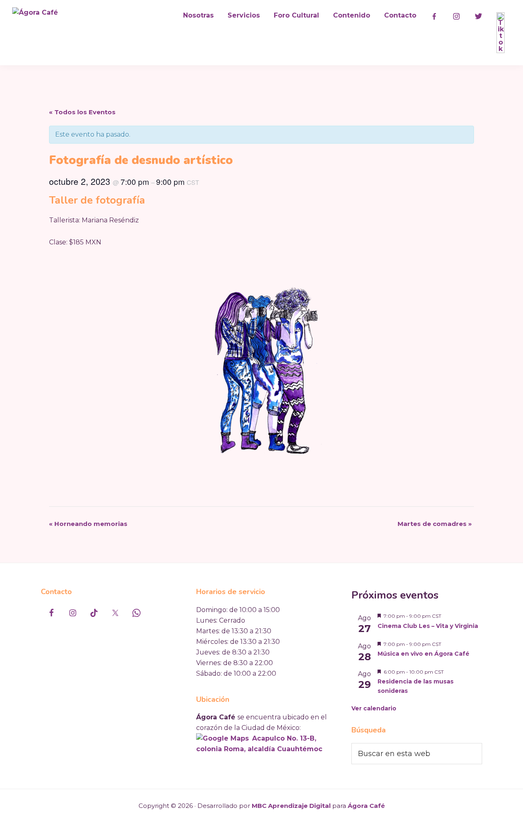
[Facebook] (434, 16)
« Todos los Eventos (82, 112)
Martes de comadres (435, 524)
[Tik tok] (500, 32)
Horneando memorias (88, 524)
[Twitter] (478, 16)
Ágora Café (366, 806)
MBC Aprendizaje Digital (291, 806)
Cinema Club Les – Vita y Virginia (428, 626)
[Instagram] (456, 16)
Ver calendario (373, 708)
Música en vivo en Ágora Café (423, 653)
